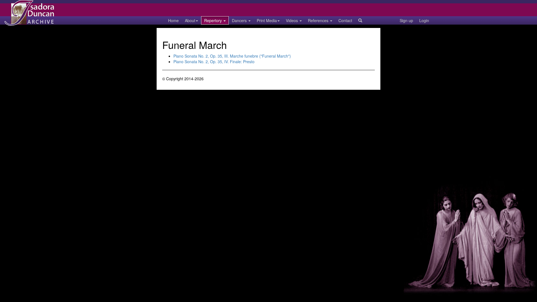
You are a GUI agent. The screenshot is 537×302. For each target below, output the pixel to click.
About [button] (190, 20)
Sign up (406, 20)
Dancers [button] (240, 20)
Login (424, 20)
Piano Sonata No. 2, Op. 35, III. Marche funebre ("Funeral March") (232, 56)
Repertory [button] (213, 20)
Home (173, 20)
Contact (345, 20)
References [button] (318, 20)
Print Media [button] (267, 20)
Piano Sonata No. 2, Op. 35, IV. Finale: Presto (214, 61)
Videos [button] (292, 20)
